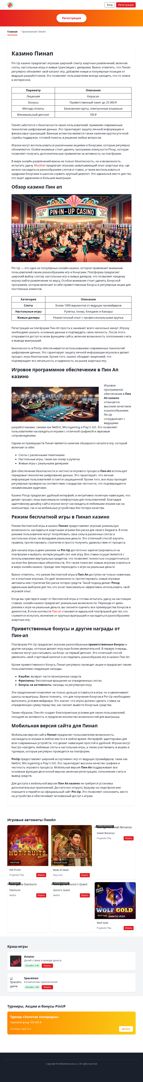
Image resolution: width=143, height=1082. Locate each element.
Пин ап (56, 611)
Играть (41, 874)
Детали (126, 1028)
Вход (109, 4)
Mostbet (39, 165)
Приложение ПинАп (34, 31)
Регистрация (126, 4)
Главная (12, 31)
